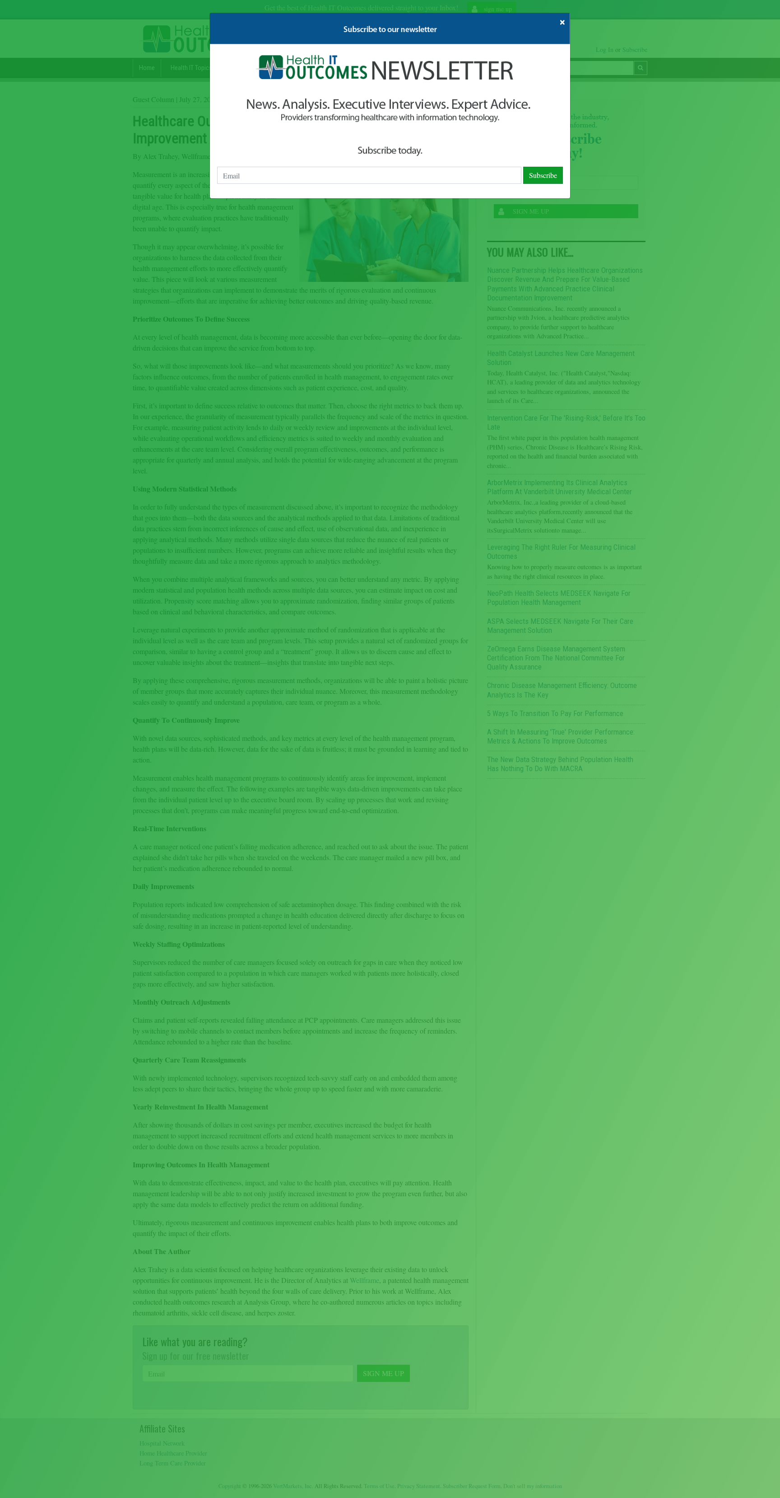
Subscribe (543, 175)
